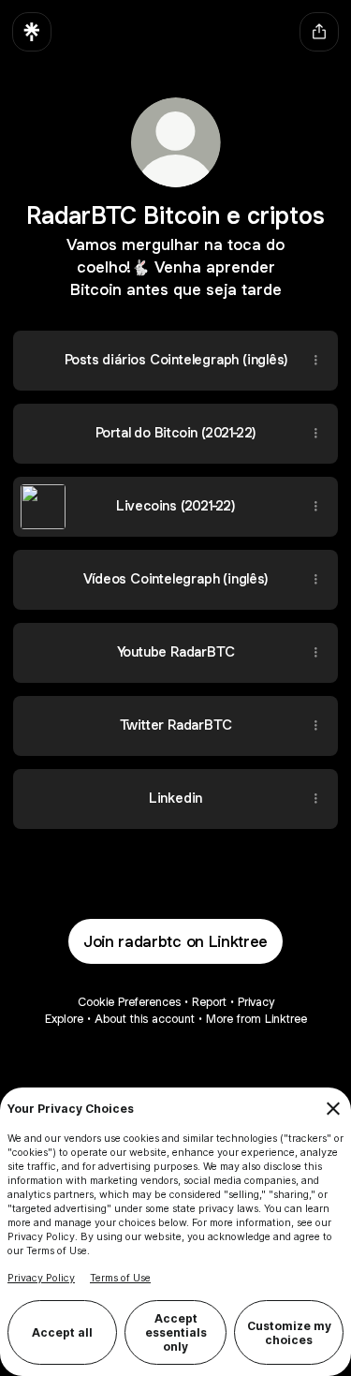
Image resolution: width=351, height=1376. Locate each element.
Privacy (256, 1002)
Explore (64, 1019)
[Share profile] (319, 32)
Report (209, 1002)
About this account (145, 1019)
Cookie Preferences (129, 1002)
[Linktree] (32, 32)
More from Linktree (256, 1019)
